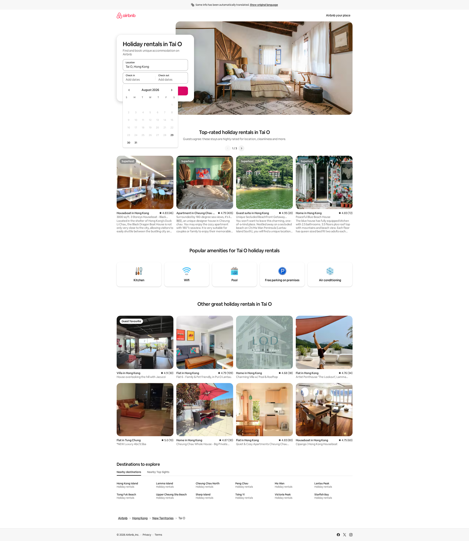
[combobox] (155, 66)
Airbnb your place (338, 15)
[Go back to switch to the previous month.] (129, 90)
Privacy (147, 534)
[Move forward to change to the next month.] (171, 90)
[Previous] (228, 148)
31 (136, 142)
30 (128, 142)
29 (171, 135)
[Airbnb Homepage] (126, 15)
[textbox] (139, 79)
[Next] (241, 148)
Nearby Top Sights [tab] (158, 472)
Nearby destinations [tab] (129, 472)
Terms (158, 534)
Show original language (264, 4)
